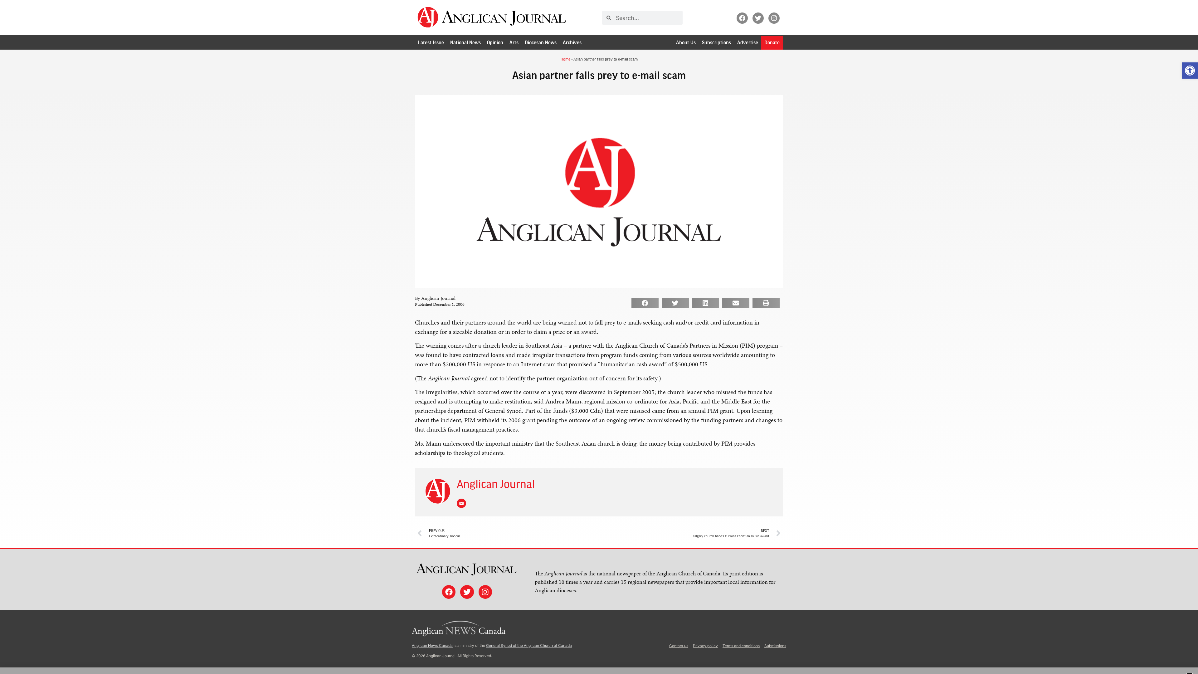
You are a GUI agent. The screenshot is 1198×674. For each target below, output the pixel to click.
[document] (599, 337)
